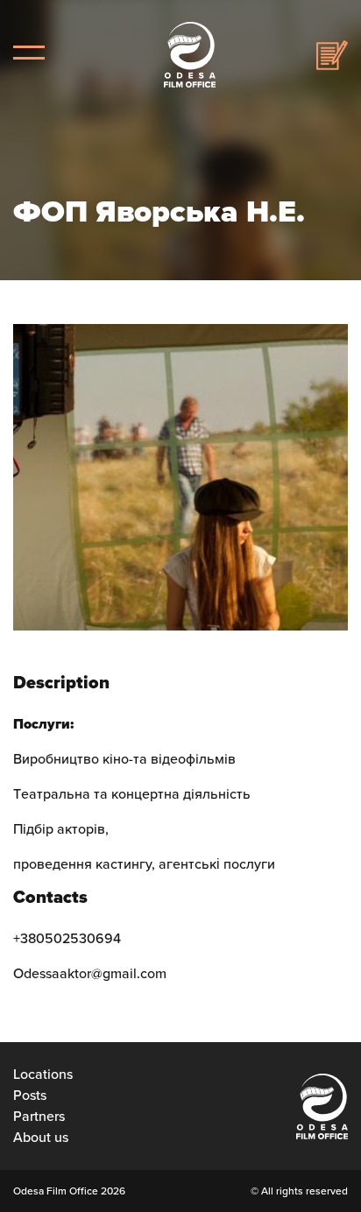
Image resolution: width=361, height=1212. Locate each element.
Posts (29, 1095)
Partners (39, 1116)
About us (40, 1137)
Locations (43, 1074)
